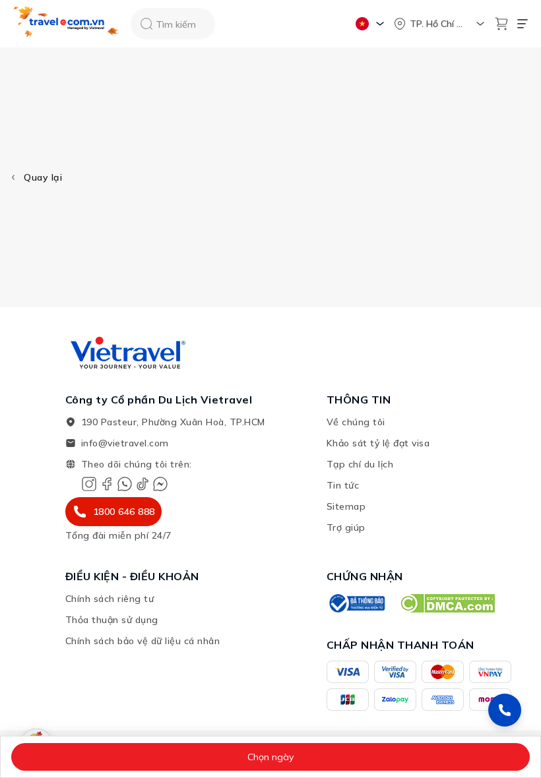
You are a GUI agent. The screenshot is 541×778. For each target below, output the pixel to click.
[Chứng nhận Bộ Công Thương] (356, 603)
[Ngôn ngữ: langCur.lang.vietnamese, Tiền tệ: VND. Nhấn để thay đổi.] (372, 24)
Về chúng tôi (356, 422)
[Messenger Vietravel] (160, 484)
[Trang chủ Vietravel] (67, 24)
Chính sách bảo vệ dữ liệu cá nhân (142, 641)
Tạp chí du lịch (360, 464)
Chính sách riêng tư (109, 599)
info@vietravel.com (125, 443)
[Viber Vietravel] (125, 484)
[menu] (522, 24)
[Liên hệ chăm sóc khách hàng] (504, 710)
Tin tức (343, 485)
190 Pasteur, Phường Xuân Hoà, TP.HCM (173, 422)
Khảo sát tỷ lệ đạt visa (378, 443)
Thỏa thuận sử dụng (111, 620)
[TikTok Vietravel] (142, 484)
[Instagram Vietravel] (89, 484)
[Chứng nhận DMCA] (447, 603)
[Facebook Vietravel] (107, 484)
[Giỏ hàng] (501, 24)
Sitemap (346, 506)
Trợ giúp (346, 527)
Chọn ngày (270, 757)
